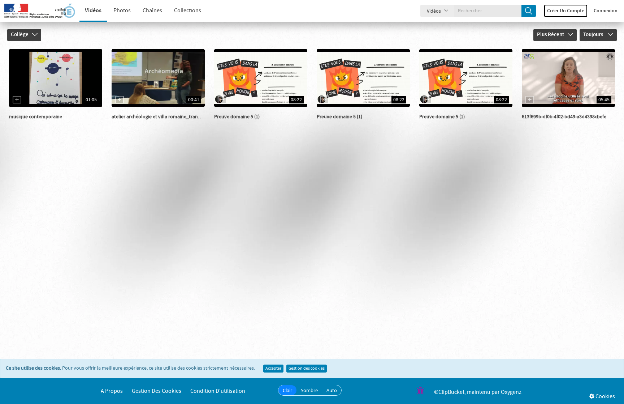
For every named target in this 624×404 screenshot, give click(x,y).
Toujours (593, 34)
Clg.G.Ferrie (542, 124)
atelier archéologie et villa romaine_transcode (161, 117)
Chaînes (152, 10)
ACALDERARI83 (136, 124)
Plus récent (550, 34)
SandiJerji (232, 124)
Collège (20, 34)
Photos (122, 10)
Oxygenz (511, 392)
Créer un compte (565, 11)
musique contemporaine (35, 117)
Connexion (606, 11)
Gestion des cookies (307, 368)
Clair (287, 390)
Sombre (309, 390)
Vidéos (93, 10)
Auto (331, 390)
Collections (187, 10)
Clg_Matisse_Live (35, 124)
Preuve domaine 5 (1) (237, 117)
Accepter (273, 368)
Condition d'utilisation (217, 391)
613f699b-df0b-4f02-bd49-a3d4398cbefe (564, 117)
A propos (112, 391)
